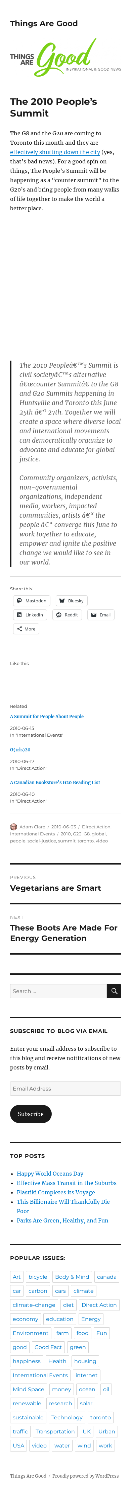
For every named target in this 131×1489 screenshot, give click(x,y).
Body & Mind (72, 1277)
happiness (27, 1361)
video (102, 840)
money (61, 1389)
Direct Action (96, 826)
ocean (87, 1389)
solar (86, 1403)
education (60, 1319)
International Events (32, 833)
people (18, 840)
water (62, 1445)
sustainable (28, 1417)
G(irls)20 (20, 750)
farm (62, 1333)
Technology (67, 1417)
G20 (77, 833)
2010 (66, 833)
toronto (86, 840)
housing (85, 1361)
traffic (20, 1431)
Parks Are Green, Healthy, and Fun (62, 1220)
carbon (38, 1291)
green (78, 1347)
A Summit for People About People (47, 717)
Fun (101, 1333)
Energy (91, 1319)
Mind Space (28, 1389)
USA (18, 1445)
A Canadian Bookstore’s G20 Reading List (55, 783)
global (99, 833)
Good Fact (48, 1347)
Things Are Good (44, 23)
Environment (31, 1333)
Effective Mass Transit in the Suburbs (67, 1183)
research (60, 1403)
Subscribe (31, 1114)
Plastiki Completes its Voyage (56, 1192)
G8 (87, 833)
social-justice (42, 840)
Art (17, 1277)
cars (60, 1291)
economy (25, 1319)
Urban (106, 1431)
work (105, 1445)
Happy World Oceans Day (50, 1173)
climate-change (34, 1305)
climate (84, 1291)
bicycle (38, 1277)
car (17, 1291)
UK (87, 1431)
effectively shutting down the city (55, 152)
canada (107, 1277)
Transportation (55, 1431)
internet (87, 1375)
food (83, 1333)
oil (106, 1389)
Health (57, 1361)
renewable (27, 1403)
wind (84, 1445)
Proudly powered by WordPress (85, 1476)
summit (67, 840)
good (20, 1347)
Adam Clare (32, 826)
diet (68, 1305)
